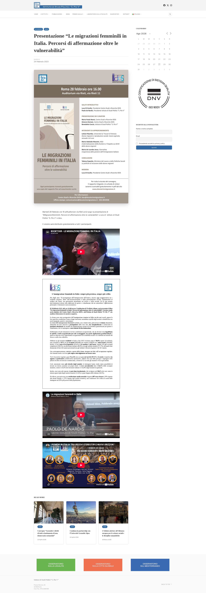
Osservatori (114, 14)
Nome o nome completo (144, 129)
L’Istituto (44, 14)
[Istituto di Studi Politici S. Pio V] (58, 5)
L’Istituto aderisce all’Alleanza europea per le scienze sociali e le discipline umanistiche (113, 533)
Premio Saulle (77, 14)
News (68, 14)
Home (36, 14)
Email (138, 136)
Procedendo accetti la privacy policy (152, 143)
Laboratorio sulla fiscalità (97, 14)
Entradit (126, 14)
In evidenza (38, 29)
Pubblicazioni (57, 14)
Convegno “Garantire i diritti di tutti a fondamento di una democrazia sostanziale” (48, 533)
